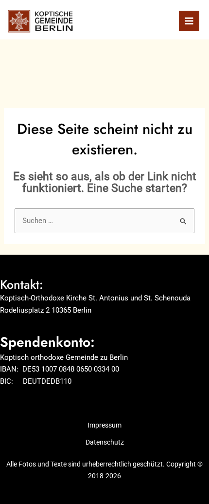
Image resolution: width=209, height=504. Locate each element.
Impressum (104, 425)
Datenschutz (105, 442)
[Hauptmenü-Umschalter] (189, 21)
